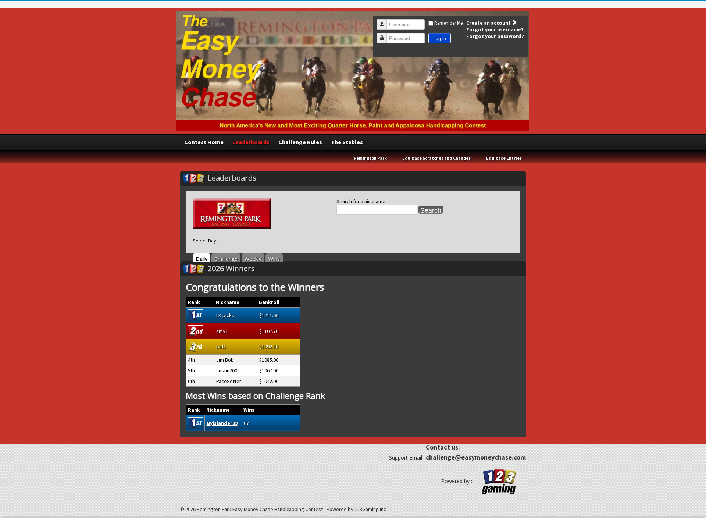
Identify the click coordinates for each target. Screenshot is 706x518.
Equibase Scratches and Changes (436, 158)
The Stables (347, 142)
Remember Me (448, 23)
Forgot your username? (495, 29)
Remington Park (370, 158)
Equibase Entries (504, 158)
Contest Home (204, 142)
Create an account (489, 22)
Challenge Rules (300, 142)
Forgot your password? (495, 36)
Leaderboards (251, 142)
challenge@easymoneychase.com (476, 457)
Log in (439, 38)
